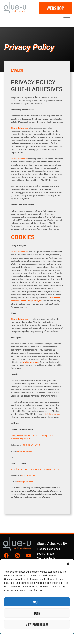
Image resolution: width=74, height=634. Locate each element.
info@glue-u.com (30, 362)
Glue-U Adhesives (19, 319)
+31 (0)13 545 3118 (30, 445)
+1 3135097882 (29, 475)
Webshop (55, 8)
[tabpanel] (37, 289)
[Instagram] (17, 555)
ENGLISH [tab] (17, 70)
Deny (37, 613)
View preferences (37, 624)
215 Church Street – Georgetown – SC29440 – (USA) (35, 469)
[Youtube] (28, 555)
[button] (68, 564)
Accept (37, 602)
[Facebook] (6, 555)
